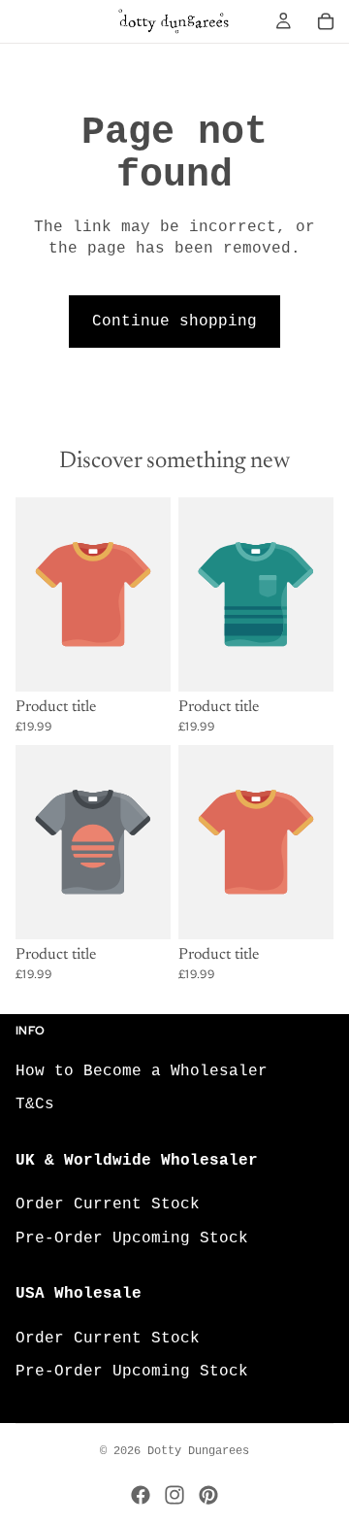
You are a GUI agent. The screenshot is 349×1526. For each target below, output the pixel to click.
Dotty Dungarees (198, 1451)
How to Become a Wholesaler (142, 1070)
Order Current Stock (108, 1204)
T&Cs (35, 1104)
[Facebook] (140, 1495)
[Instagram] (174, 1495)
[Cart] (325, 21)
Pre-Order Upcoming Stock (132, 1237)
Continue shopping (174, 321)
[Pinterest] (208, 1495)
